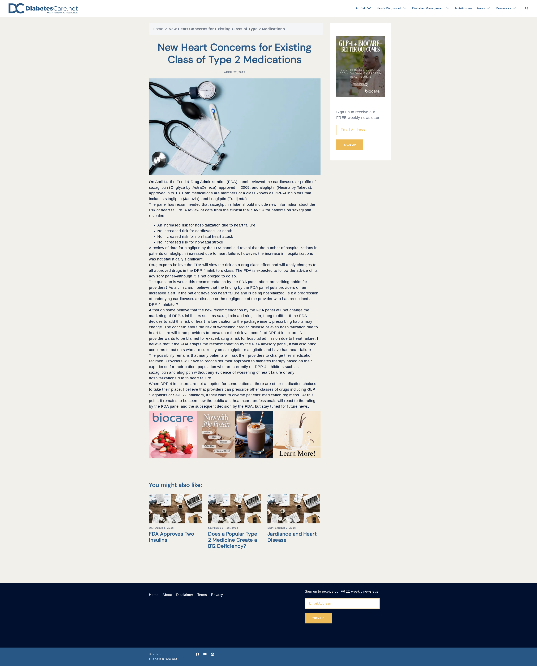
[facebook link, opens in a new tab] (197, 654)
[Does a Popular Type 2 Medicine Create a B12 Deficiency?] (234, 508)
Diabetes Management (428, 8)
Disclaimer (184, 595)
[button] (527, 8)
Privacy (217, 595)
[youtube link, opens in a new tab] (205, 654)
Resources (503, 8)
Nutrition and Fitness (470, 8)
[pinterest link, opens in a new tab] (212, 654)
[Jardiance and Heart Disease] (293, 508)
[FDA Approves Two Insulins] (175, 508)
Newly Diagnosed (389, 8)
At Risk (361, 8)
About (167, 595)
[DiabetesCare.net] (43, 8)
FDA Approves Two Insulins (171, 537)
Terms (202, 595)
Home (158, 29)
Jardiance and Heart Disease (292, 537)
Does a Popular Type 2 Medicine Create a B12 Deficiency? (232, 540)
